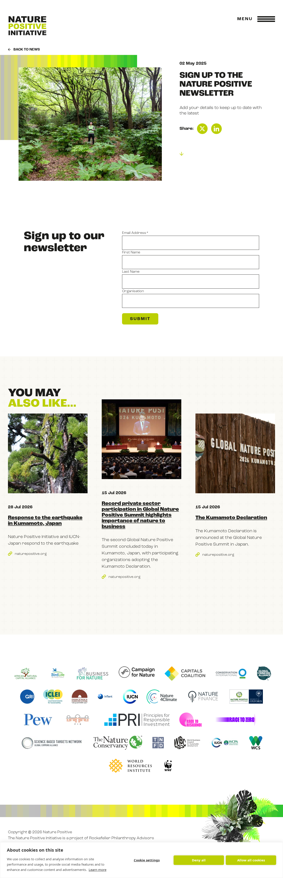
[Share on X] (202, 128)
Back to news (26, 49)
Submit (140, 319)
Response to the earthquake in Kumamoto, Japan (45, 520)
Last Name (131, 272)
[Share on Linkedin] (216, 128)
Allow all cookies (251, 860)
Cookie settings (147, 860)
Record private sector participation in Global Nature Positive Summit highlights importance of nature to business (140, 515)
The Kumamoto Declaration (231, 518)
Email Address (135, 233)
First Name (131, 252)
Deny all (199, 860)
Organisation (133, 291)
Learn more (97, 869)
